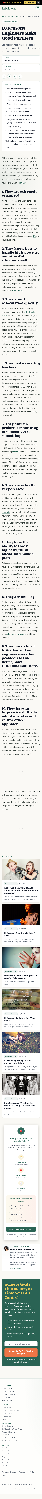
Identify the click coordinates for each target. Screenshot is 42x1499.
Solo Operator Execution (10, 1441)
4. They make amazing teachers (18, 104)
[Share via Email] (20, 76)
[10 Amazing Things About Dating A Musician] (21, 1042)
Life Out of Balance (8, 1435)
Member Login (6, 1463)
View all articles (15, 1268)
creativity (6, 512)
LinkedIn (4, 1476)
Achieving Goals (7, 1400)
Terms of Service (7, 1489)
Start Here (6, 1385)
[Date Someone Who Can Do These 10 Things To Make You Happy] (21, 1084)
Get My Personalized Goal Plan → (21, 1229)
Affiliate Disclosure (32, 1489)
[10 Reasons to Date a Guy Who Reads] (21, 999)
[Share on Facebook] (4, 76)
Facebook (5, 1472)
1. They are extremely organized (18, 88)
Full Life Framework (8, 1394)
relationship (17, 290)
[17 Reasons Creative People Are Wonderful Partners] (21, 957)
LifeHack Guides (7, 1388)
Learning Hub (6, 1416)
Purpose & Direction (8, 1432)
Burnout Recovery (8, 1426)
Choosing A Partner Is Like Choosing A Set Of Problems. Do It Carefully (21, 890)
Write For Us (6, 1460)
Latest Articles (7, 1454)
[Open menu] (37, 8)
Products (6, 1404)
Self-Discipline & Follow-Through (12, 1429)
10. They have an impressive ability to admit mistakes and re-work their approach (20, 144)
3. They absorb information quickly (19, 100)
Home (4, 16)
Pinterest (22, 1472)
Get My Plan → (29, 2)
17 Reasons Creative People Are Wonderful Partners (20, 976)
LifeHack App (6, 1407)
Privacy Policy (19, 1489)
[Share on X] (15, 76)
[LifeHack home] (9, 8)
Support (4, 1466)
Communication (13, 16)
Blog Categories (7, 1457)
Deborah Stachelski (11, 60)
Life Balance (6, 1397)
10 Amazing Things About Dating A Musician (18, 1061)
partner (22, 182)
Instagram (13, 1472)
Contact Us (6, 1451)
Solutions (6, 1423)
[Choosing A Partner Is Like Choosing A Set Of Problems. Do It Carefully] (21, 869)
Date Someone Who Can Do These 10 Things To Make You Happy (19, 1106)
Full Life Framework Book (10, 1410)
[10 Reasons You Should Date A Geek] (21, 914)
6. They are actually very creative (18, 115)
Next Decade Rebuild (8, 1438)
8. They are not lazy (13, 126)
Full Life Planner (7, 1413)
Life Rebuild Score (8, 1391)
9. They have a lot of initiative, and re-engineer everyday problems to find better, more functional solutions (20, 134)
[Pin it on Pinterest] (9, 76)
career (15, 451)
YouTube (32, 1472)
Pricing (4, 1419)
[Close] (38, 2)
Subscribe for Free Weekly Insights (21, 1352)
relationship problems (16, 634)
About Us (5, 1448)
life (34, 236)
